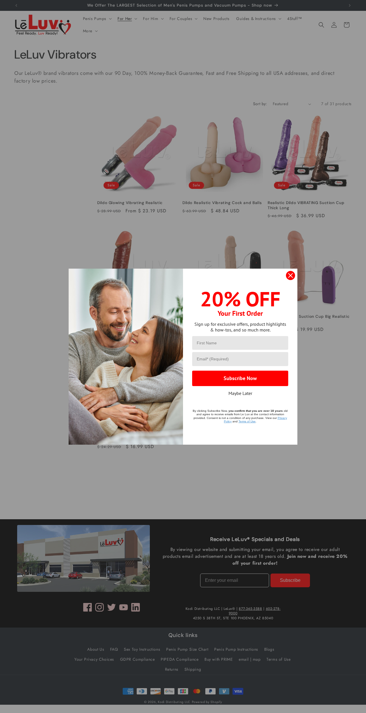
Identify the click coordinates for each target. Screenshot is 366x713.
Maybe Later (240, 393)
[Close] (290, 275)
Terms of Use (247, 421)
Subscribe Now (240, 378)
